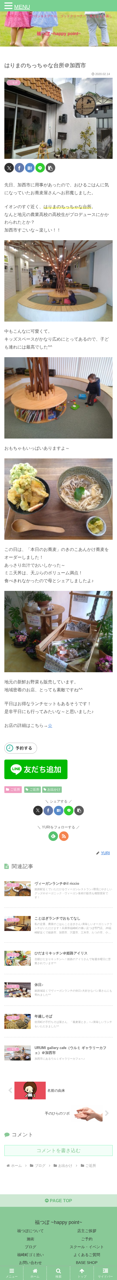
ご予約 (87, 1239)
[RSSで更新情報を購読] (64, 836)
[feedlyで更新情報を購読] (53, 836)
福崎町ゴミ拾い (30, 1255)
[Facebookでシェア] (19, 167)
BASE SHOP (86, 1262)
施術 (30, 1239)
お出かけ (53, 789)
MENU (22, 7)
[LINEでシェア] (40, 167)
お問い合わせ (30, 1262)
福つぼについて (30, 1231)
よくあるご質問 (86, 1255)
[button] (50, 167)
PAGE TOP (60, 1200)
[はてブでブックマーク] (30, 167)
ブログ (30, 1247)
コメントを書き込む (58, 1150)
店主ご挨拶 (86, 1231)
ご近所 (15, 789)
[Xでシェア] (9, 167)
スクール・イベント (87, 1247)
